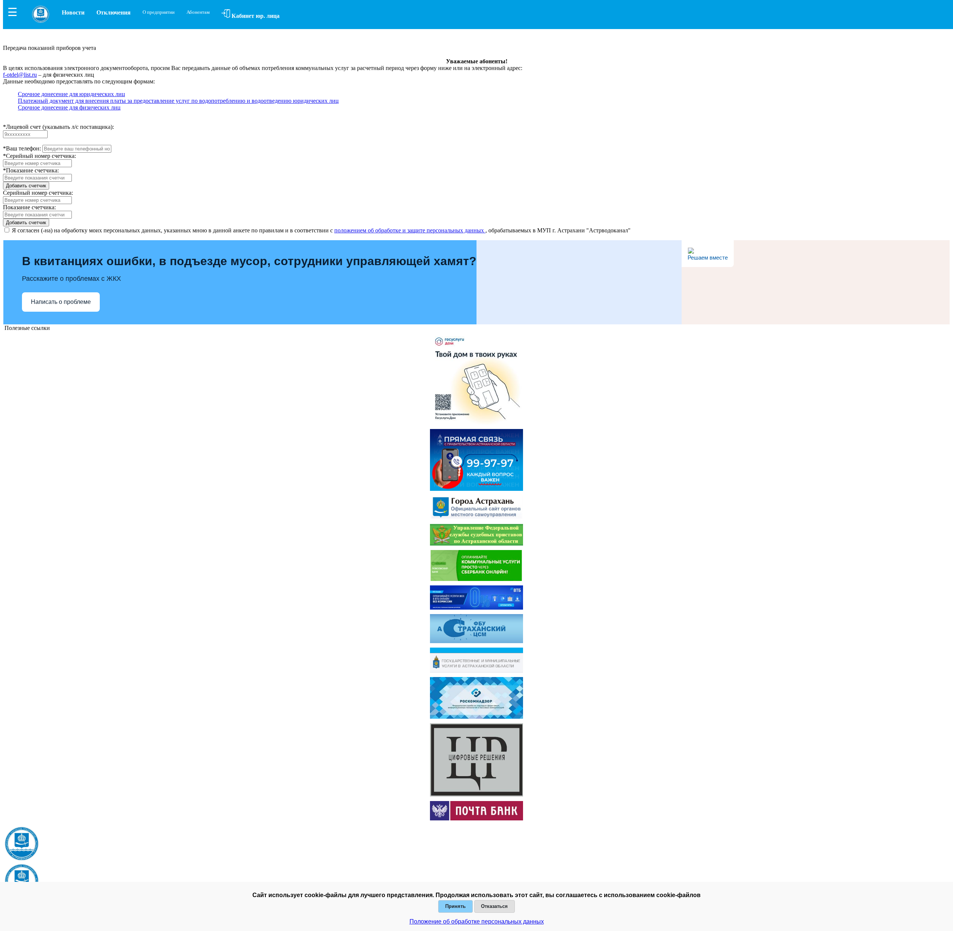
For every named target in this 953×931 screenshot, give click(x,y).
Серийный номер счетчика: (38, 193)
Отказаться (494, 906)
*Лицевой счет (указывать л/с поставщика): (58, 127)
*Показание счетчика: (31, 170)
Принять (455, 906)
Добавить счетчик (26, 185)
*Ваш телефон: (22, 148)
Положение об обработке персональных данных (476, 921)
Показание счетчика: (29, 207)
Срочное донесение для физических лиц (69, 107)
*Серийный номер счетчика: (39, 156)
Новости (73, 12)
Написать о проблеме (61, 302)
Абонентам (198, 12)
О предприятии (159, 12)
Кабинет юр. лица (255, 16)
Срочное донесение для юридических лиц (71, 94)
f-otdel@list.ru (20, 75)
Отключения (113, 12)
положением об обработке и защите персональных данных (409, 230)
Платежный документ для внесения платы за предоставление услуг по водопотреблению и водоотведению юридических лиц (178, 101)
